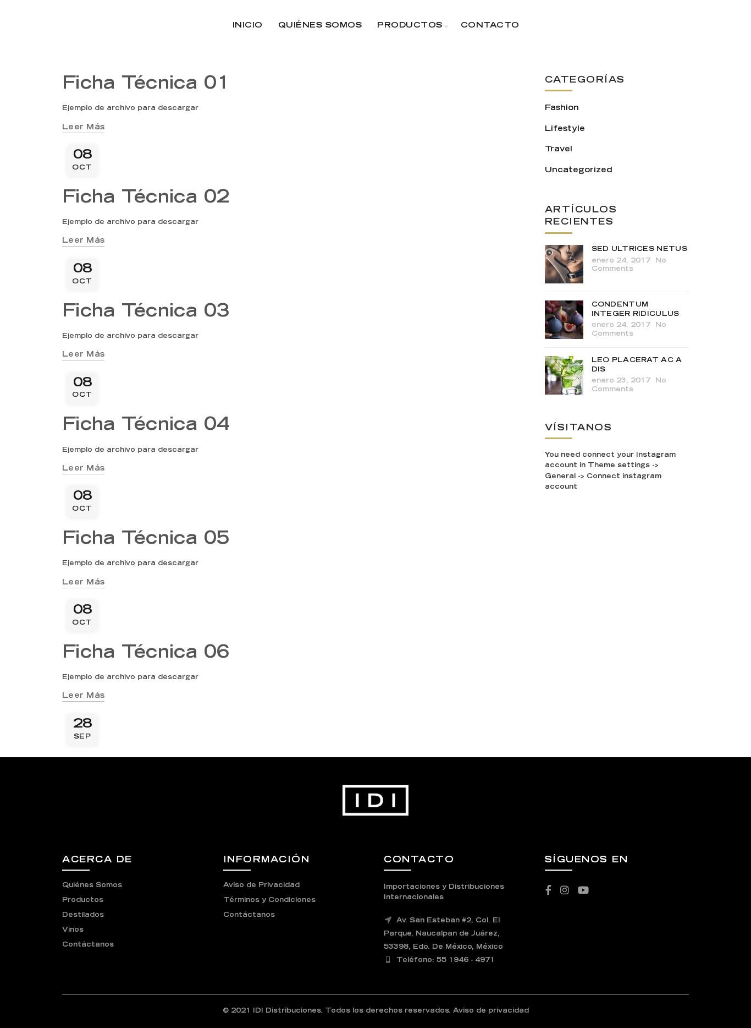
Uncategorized (578, 170)
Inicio (248, 26)
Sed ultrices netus (639, 249)
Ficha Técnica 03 (146, 312)
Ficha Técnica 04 (146, 426)
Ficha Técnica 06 (146, 654)
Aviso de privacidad (491, 1011)
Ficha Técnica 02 (146, 198)
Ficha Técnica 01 (146, 85)
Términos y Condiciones (269, 900)
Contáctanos (88, 945)
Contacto (490, 26)
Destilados (83, 915)
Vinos (73, 930)
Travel (558, 150)
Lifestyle (565, 129)
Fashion (562, 108)
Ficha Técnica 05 (146, 540)
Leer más (83, 128)
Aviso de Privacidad (261, 885)
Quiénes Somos (320, 26)
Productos (410, 26)
